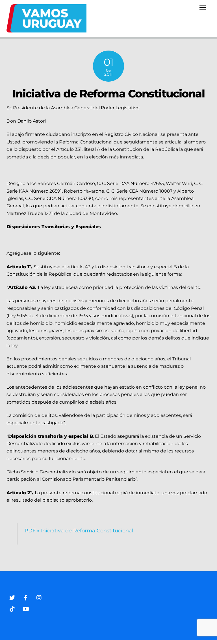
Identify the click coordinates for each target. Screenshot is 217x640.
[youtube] (25, 608)
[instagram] (39, 597)
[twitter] (12, 597)
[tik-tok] (12, 608)
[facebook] (25, 597)
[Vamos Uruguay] (46, 30)
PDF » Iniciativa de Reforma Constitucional (79, 531)
